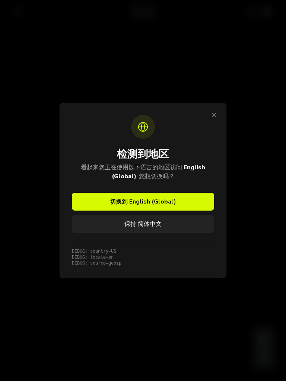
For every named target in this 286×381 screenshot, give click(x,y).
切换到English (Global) (143, 202)
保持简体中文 (143, 224)
